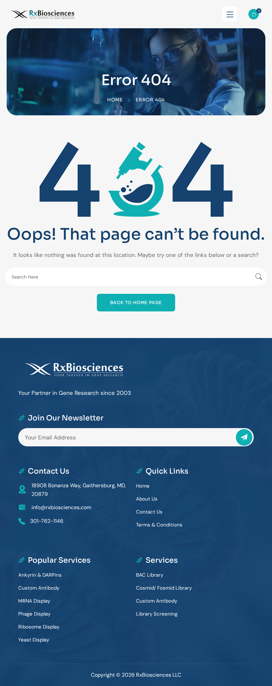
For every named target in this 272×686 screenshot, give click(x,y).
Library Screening (156, 614)
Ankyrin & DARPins (40, 575)
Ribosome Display (38, 627)
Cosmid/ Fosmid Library (164, 588)
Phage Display (34, 614)
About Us (147, 499)
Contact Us (149, 512)
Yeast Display (33, 639)
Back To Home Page (136, 302)
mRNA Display (34, 601)
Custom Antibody (38, 588)
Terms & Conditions (159, 524)
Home (115, 100)
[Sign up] (244, 437)
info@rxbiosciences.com (61, 507)
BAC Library (149, 575)
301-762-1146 (46, 520)
